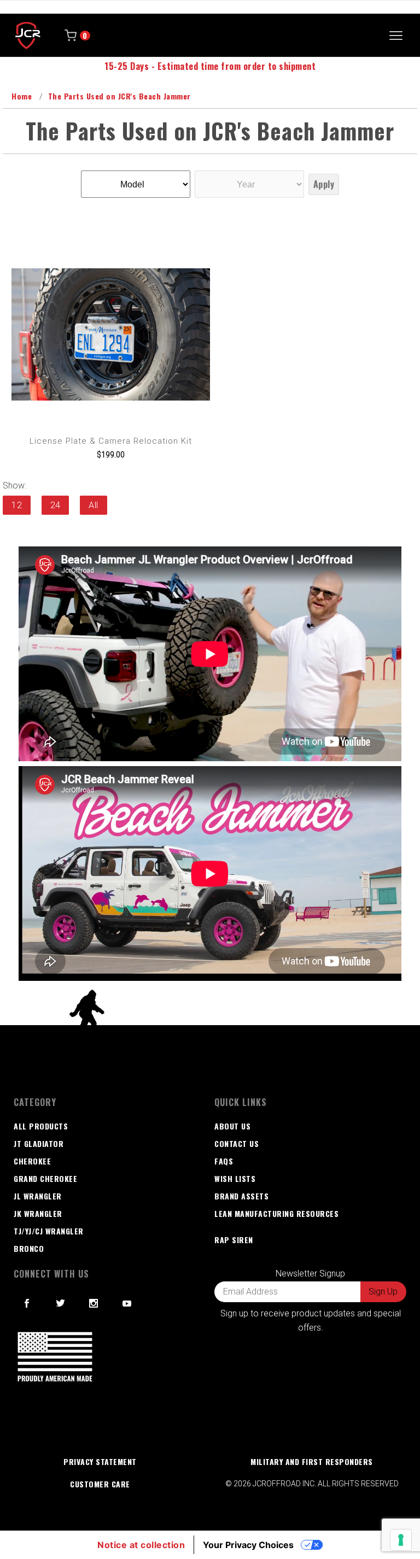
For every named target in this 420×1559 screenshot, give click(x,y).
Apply (324, 184)
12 (16, 505)
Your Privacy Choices (248, 1544)
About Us (232, 1126)
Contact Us (236, 1143)
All (93, 505)
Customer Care (100, 1484)
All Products (41, 1126)
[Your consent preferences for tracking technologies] (400, 1539)
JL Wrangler (38, 1196)
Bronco (29, 1248)
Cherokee (32, 1161)
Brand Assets (241, 1196)
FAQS (223, 1161)
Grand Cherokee (45, 1178)
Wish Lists (234, 1178)
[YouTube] (127, 1303)
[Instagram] (93, 1303)
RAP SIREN (233, 1239)
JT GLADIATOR (38, 1143)
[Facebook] (27, 1303)
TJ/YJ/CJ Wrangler (49, 1231)
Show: (14, 485)
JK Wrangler (38, 1213)
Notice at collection (141, 1544)
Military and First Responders (311, 1461)
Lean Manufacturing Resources (276, 1213)
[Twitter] (60, 1303)
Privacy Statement (100, 1461)
